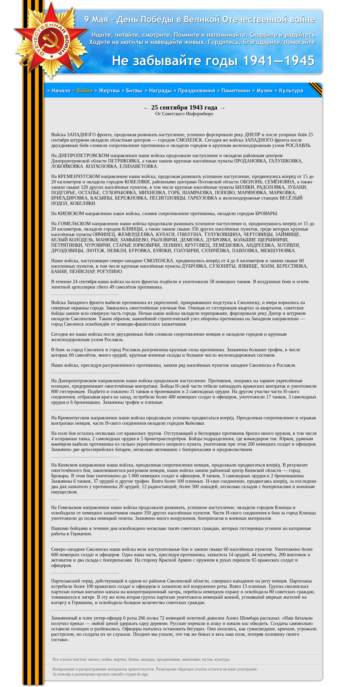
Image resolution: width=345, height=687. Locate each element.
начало (94, 659)
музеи (207, 659)
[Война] (82, 92)
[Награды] (158, 92)
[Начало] (58, 92)
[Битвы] (132, 92)
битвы (133, 659)
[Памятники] (233, 92)
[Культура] (289, 92)
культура (221, 659)
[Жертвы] (107, 92)
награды (148, 659)
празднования (168, 659)
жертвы (120, 659)
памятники (191, 659)
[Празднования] (194, 92)
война (107, 659)
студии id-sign (136, 674)
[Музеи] (262, 92)
